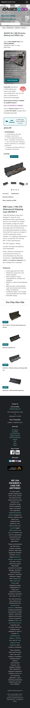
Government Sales (15, 434)
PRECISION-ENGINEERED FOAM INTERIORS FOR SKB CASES (14, 55)
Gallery (15, 445)
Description (5, 193)
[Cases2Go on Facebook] (12, 452)
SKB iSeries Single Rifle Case (8, 347)
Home (3, 27)
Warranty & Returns (8, 197)
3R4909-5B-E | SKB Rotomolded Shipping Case (13, 390)
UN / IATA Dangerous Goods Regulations (15, 643)
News (15, 443)
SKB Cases (17, 27)
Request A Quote (13, 108)
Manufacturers (10, 27)
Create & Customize (12, 80)
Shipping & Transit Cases (8, 2)
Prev (4, 184)
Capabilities (15, 432)
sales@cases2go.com (15, 409)
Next (25, 184)
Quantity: (7, 154)
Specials (15, 439)
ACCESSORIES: (9, 132)
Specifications (15, 193)
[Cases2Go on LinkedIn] (18, 452)
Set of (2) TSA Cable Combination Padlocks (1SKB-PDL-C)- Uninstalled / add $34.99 (15, 143)
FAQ (15, 441)
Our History (15, 430)
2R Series (23, 27)
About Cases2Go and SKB (9, 200)
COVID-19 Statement (15, 437)
